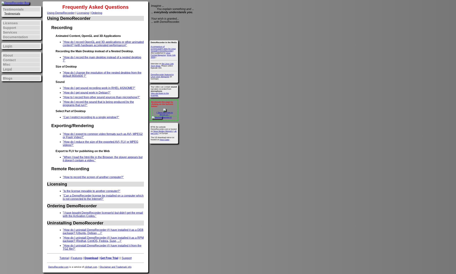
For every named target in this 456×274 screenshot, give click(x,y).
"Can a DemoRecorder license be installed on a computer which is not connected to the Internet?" (103, 197)
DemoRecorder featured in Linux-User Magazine (162, 75)
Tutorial (64, 258)
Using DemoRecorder (61, 12)
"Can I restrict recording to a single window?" (91, 117)
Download (91, 258)
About (8, 55)
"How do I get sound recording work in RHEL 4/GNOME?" (99, 87)
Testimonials (12, 13)
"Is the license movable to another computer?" (91, 191)
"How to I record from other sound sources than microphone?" (101, 97)
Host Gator (164, 140)
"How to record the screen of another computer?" (93, 177)
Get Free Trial (109, 258)
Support (127, 258)
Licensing (83, 12)
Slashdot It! (167, 117)
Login (7, 46)
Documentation (15, 37)
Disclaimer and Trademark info (115, 267)
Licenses (10, 23)
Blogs (7, 78)
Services (10, 32)
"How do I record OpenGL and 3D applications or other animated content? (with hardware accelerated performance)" (103, 43)
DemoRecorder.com (58, 267)
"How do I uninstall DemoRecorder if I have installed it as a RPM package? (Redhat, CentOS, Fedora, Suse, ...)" (103, 239)
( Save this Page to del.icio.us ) (164, 113)
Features (76, 258)
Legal (7, 69)
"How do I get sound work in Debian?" (87, 92)
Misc (7, 64)
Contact (9, 60)
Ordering (96, 12)
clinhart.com (91, 267)
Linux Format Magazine (160, 54)
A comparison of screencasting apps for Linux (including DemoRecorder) (163, 48)
